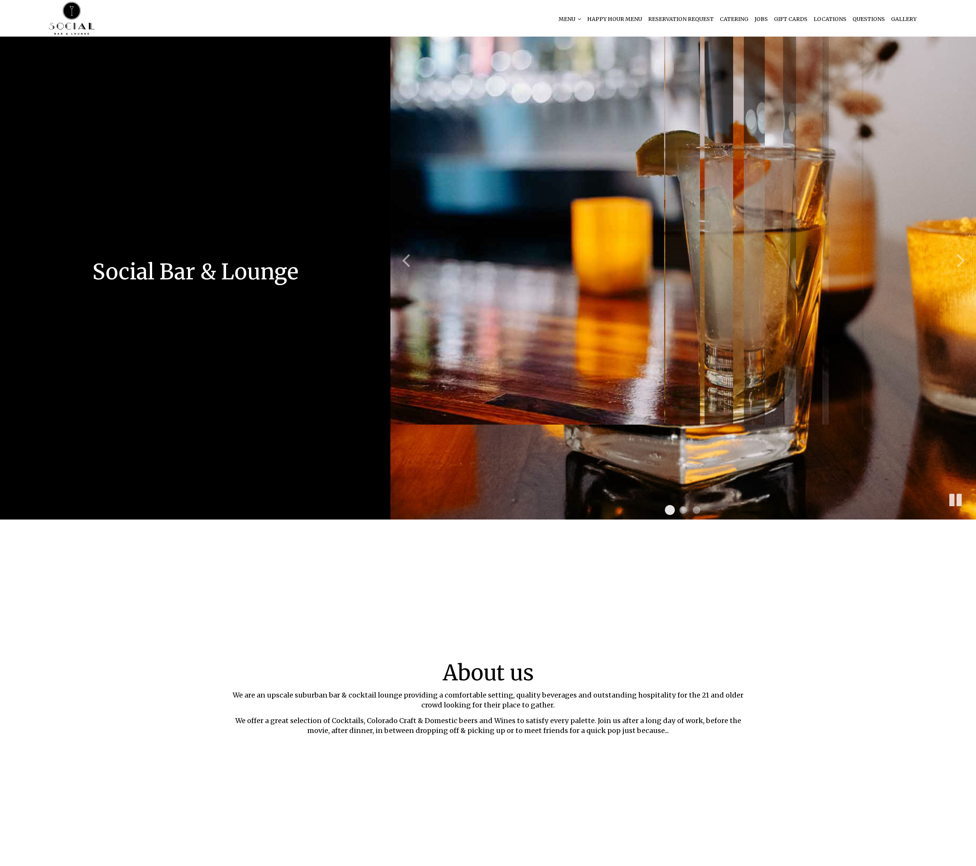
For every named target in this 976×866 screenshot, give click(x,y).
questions (868, 19)
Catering (734, 19)
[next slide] (960, 260)
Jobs (761, 19)
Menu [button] (567, 19)
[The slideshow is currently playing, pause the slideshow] (955, 498)
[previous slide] (405, 260)
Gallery (904, 19)
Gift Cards (790, 19)
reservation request (681, 19)
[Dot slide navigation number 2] (683, 510)
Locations (830, 19)
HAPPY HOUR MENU (614, 19)
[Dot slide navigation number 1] (670, 510)
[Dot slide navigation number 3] (696, 510)
